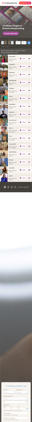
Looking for (11, 40)
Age (17, 40)
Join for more (22, 187)
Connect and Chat (10, 33)
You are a (4, 40)
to (22, 40)
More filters (5, 46)
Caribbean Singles (20, 50)
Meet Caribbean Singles (7, 50)
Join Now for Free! (25, 3)
